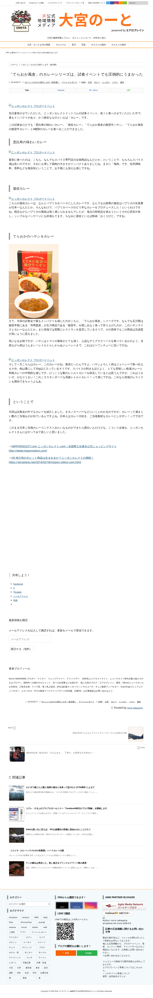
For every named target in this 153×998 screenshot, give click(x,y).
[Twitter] (108, 2)
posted (42, 922)
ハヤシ (115, 82)
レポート (13, 962)
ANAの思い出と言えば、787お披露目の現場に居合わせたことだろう (58, 829)
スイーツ (42, 942)
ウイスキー (14, 937)
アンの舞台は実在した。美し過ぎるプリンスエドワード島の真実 (56, 862)
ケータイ (27, 942)
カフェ (29, 937)
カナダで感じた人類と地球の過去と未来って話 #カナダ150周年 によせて (60, 787)
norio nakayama (135, 708)
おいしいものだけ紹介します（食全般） (40, 64)
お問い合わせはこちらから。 (118, 955)
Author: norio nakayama (115, 920)
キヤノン (13, 942)
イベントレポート (69, 82)
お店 (90, 82)
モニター (28, 952)
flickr (11, 922)
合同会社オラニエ (117, 976)
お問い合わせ (21, 3)
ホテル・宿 (14, 952)
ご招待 (12, 932)
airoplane (13, 917)
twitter (35, 927)
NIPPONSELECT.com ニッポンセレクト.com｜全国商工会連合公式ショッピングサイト (64, 446)
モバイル (42, 952)
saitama (12, 927)
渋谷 (19, 973)
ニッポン (106, 82)
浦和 (11, 973)
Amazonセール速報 (36, 3)
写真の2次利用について (96, 3)
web (45, 927)
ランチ (29, 957)
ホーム (15, 64)
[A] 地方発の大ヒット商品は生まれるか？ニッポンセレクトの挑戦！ (53, 458)
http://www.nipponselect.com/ (28, 450)
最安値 (28, 967)
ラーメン (42, 957)
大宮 (11, 967)
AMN (83, 82)
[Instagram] (116, 2)
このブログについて (55, 3)
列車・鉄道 (41, 962)
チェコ (12, 947)
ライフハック (15, 957)
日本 (19, 967)
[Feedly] (125, 2)
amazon (25, 917)
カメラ (42, 937)
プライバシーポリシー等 (75, 3)
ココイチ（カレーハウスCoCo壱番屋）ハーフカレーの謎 (37, 850)
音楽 (25, 978)
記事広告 (44, 973)
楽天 (46, 967)
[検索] (146, 3)
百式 (34, 973)
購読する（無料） (21, 649)
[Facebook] (112, 2)
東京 (38, 967)
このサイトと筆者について (117, 973)
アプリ (23, 932)
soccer (24, 927)
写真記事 (26, 962)
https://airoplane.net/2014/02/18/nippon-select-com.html (45, 462)
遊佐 (122, 82)
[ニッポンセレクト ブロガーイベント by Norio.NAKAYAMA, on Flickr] (32, 105)
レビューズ (110, 961)
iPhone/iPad (26, 922)
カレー (97, 82)
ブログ (42, 947)
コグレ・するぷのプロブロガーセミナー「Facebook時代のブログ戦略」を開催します (66, 808)
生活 (27, 973)
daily (45, 917)
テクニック (27, 947)
